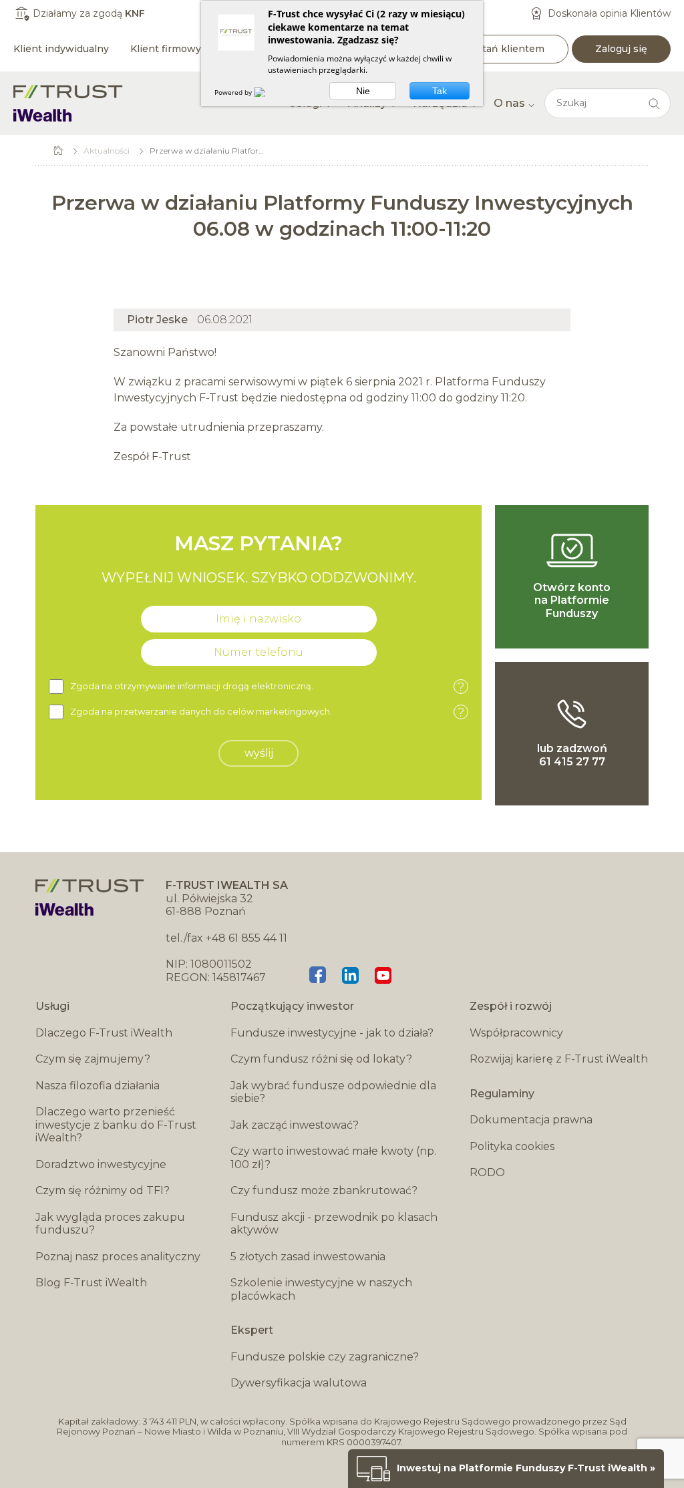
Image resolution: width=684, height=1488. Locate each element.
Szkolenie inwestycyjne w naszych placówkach (321, 1289)
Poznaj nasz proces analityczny (117, 1256)
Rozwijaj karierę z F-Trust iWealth (559, 1059)
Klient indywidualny (61, 49)
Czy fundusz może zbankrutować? (323, 1190)
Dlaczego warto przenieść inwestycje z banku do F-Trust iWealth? (115, 1124)
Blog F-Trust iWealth (91, 1282)
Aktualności (106, 151)
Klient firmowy (165, 49)
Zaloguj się (621, 49)
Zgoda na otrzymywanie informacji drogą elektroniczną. (267, 687)
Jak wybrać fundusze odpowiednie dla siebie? (333, 1092)
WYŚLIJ (258, 753)
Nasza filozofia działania (97, 1085)
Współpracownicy (516, 1033)
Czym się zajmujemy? (92, 1059)
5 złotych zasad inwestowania (307, 1256)
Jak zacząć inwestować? (294, 1125)
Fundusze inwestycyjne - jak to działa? (332, 1033)
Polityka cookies (512, 1146)
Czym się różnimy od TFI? (102, 1190)
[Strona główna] (68, 103)
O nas (509, 103)
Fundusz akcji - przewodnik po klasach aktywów (334, 1224)
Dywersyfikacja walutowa (298, 1382)
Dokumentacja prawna (531, 1119)
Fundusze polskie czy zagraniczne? (324, 1356)
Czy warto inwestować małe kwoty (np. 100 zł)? (333, 1158)
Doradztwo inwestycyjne (100, 1164)
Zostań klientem (504, 49)
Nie (363, 90)
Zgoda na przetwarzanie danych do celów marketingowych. (267, 712)
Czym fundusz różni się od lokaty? (321, 1059)
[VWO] (267, 92)
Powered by (234, 92)
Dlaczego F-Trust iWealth (103, 1033)
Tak (439, 90)
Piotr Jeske (157, 319)
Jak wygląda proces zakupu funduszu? (110, 1224)
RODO (487, 1172)
